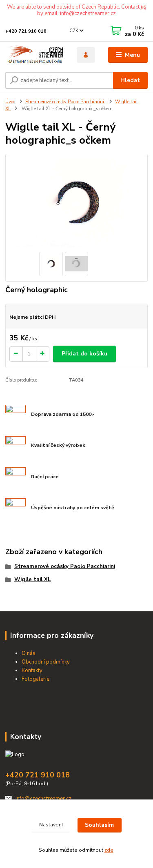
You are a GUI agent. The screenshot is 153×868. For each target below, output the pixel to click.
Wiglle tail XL (32, 579)
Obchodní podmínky (46, 662)
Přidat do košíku (84, 353)
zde (108, 850)
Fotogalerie (35, 679)
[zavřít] (142, 8)
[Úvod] (34, 55)
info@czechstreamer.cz (43, 798)
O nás (28, 653)
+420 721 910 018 (26, 31)
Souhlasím (99, 825)
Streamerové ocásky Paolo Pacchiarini (65, 102)
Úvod (10, 102)
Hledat (130, 80)
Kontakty (32, 670)
